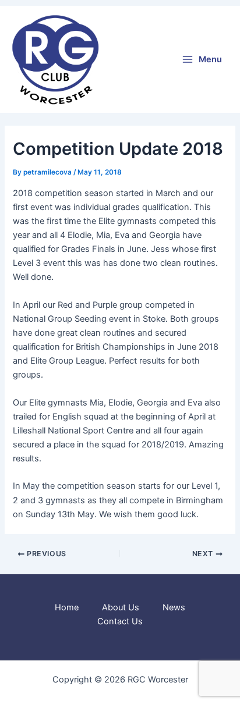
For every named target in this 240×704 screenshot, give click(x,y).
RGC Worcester (135, 59)
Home (67, 607)
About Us (120, 607)
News (174, 607)
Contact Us (120, 621)
